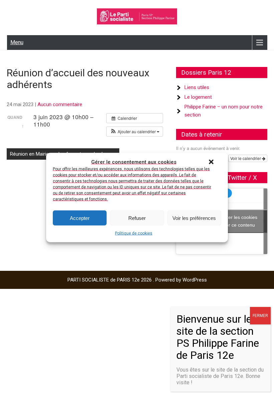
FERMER (260, 315)
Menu (16, 42)
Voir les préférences (194, 218)
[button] (211, 162)
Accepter (80, 218)
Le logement (198, 97)
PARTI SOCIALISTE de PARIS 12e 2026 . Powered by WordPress (137, 280)
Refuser (137, 218)
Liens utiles (196, 87)
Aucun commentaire (59, 104)
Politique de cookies (133, 233)
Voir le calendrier (246, 158)
